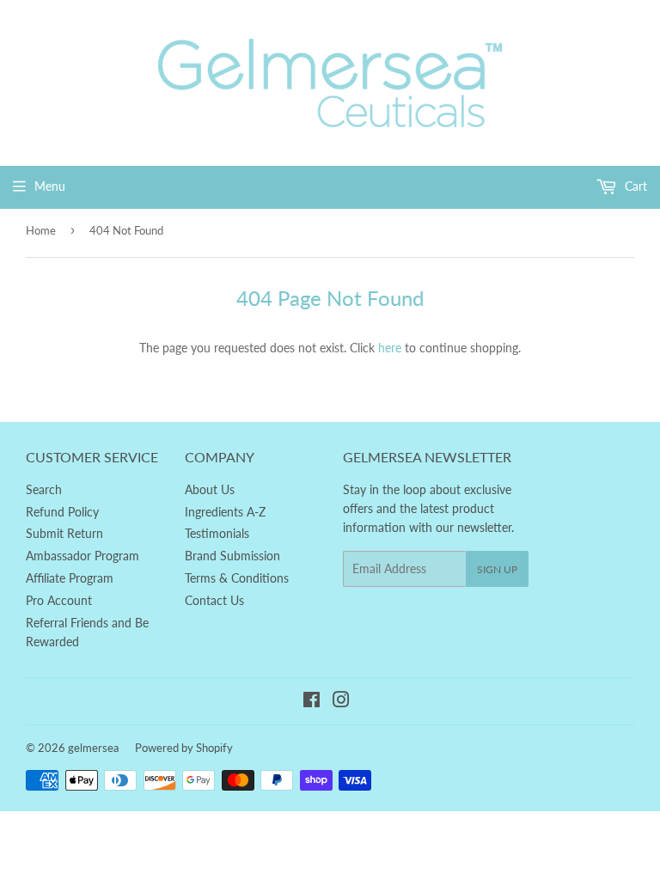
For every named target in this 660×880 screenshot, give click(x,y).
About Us (210, 489)
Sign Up (497, 569)
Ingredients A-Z (225, 511)
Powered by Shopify (184, 748)
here (389, 347)
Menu (49, 186)
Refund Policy (62, 511)
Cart (634, 186)
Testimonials (217, 533)
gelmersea (93, 748)
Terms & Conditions (237, 578)
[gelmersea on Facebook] (311, 701)
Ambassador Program (82, 555)
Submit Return (64, 533)
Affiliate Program (69, 578)
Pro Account (59, 600)
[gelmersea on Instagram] (341, 701)
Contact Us (214, 600)
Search (44, 489)
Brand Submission (232, 555)
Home (41, 230)
